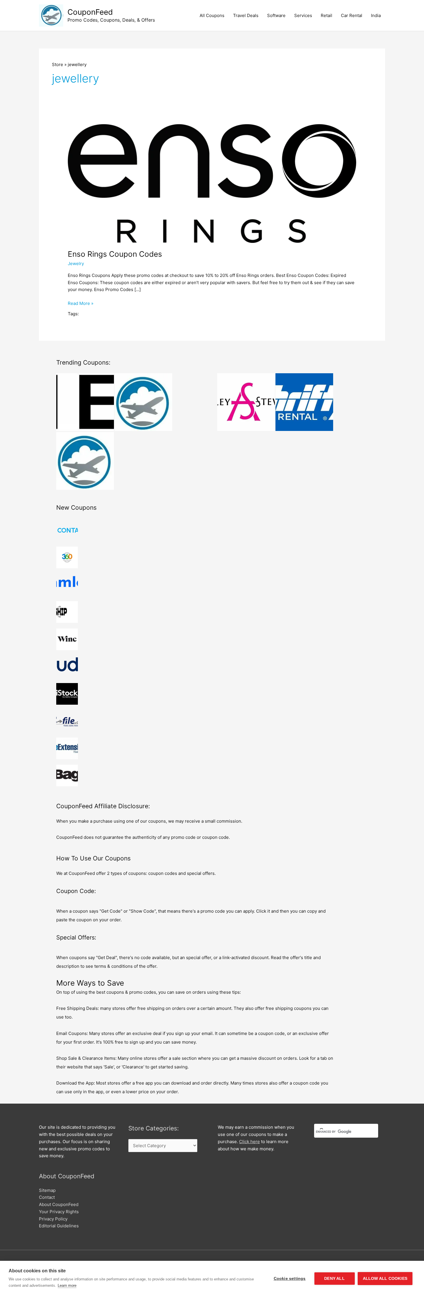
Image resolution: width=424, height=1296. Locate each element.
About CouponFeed (58, 1204)
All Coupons (212, 15)
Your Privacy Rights (59, 1211)
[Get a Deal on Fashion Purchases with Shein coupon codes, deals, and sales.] (85, 402)
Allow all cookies (385, 1278)
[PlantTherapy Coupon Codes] (143, 402)
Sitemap (47, 1190)
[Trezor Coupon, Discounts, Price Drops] (85, 461)
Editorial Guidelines (59, 1226)
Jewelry (76, 263)
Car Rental (351, 15)
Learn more (67, 1285)
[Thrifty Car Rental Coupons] (304, 402)
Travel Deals (245, 15)
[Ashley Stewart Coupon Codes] (246, 402)
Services (303, 15)
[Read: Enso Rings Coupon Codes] (212, 183)
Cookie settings (290, 1278)
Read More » (80, 303)
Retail (326, 15)
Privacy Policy (53, 1219)
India (376, 15)
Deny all (334, 1278)
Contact (47, 1197)
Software (276, 15)
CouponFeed (90, 11)
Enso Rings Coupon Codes (115, 254)
